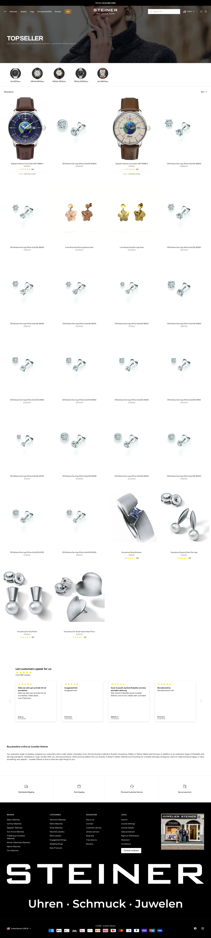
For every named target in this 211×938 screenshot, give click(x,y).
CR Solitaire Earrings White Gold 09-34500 (184, 323)
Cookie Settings (128, 823)
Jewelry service (92, 832)
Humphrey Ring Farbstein (132, 552)
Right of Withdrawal (130, 836)
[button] (10, 701)
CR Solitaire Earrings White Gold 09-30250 (132, 476)
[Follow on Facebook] (195, 928)
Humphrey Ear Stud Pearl (27, 631)
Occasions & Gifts (44, 11)
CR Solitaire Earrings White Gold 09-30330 (79, 476)
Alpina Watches (13, 846)
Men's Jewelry (55, 836)
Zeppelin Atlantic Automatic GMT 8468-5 (132, 164)
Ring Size (90, 836)
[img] (107, 672)
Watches (13, 11)
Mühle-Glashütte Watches (18, 842)
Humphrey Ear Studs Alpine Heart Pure (79, 631)
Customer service (93, 828)
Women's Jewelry (57, 832)
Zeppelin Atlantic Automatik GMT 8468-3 (27, 164)
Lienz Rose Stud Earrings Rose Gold (79, 247)
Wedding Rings (56, 844)
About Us (90, 819)
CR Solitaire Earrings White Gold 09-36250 (27, 323)
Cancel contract (131, 850)
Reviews (89, 844)
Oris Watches (12, 850)
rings (32, 11)
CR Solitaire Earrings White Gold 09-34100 (27, 476)
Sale (68, 11)
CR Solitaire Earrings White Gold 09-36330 (184, 247)
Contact (89, 823)
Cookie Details (127, 828)
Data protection (128, 832)
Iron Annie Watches (15, 832)
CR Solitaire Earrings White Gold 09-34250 (79, 400)
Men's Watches (56, 823)
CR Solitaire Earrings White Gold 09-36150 (79, 323)
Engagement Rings (58, 840)
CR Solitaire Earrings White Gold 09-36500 (184, 164)
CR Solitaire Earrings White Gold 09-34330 (27, 400)
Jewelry (24, 11)
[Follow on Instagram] (202, 928)
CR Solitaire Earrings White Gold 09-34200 (132, 400)
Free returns (91, 840)
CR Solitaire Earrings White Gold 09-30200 (184, 476)
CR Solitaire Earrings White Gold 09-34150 (184, 400)
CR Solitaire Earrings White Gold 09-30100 (79, 552)
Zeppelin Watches (14, 828)
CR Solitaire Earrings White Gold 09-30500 (79, 164)
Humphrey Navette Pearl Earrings (184, 552)
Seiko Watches (13, 819)
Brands (58, 11)
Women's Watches (58, 819)
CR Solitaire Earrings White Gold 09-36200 (27, 247)
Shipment (125, 840)
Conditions (126, 844)
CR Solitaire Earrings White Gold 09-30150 (27, 552)
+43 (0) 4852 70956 (109, 3)
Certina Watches (14, 823)
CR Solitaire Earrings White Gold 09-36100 (132, 323)
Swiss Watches (56, 828)
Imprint (124, 819)
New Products (56, 848)
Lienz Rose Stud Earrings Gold (132, 247)
